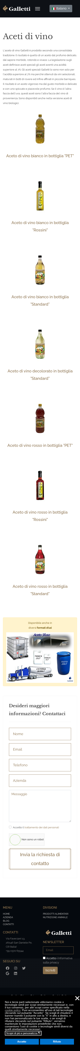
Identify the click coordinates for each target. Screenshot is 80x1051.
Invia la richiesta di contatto (40, 859)
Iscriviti (50, 970)
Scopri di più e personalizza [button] (23, 1033)
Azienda (8, 917)
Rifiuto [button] (57, 1041)
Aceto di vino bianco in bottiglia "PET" (40, 156)
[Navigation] (37, 8)
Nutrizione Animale (55, 917)
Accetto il (36, 827)
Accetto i (57, 960)
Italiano (61, 8)
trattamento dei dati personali (41, 827)
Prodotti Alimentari (55, 914)
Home (6, 914)
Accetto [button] (21, 1041)
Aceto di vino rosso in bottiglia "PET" (40, 445)
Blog (6, 921)
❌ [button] (77, 998)
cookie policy (12, 1010)
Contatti (8, 924)
